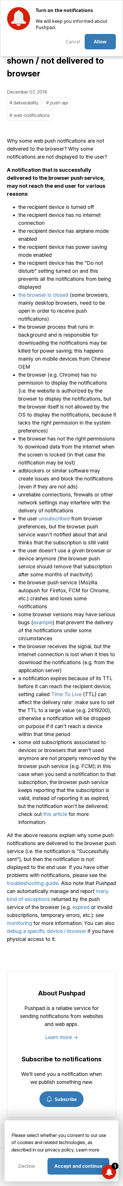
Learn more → (61, 1037)
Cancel (73, 42)
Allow (100, 42)
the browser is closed (43, 295)
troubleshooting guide (32, 883)
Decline (26, 1166)
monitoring (19, 923)
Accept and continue (78, 1166)
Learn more (87, 1150)
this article (55, 814)
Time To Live (66, 694)
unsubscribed (54, 519)
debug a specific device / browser (46, 931)
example (43, 622)
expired (81, 907)
